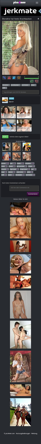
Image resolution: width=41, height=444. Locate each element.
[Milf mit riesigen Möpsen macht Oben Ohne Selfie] (6, 147)
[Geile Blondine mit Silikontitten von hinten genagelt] (26, 157)
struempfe (20, 175)
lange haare (25, 169)
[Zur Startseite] (19, 2)
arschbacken (15, 85)
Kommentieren (33, 194)
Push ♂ (5, 136)
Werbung (34, 433)
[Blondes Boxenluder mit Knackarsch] (26, 147)
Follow (11, 98)
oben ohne (21, 172)
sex (33, 169)
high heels (14, 169)
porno (5, 163)
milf (5, 88)
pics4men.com (10, 433)
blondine (6, 85)
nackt (20, 163)
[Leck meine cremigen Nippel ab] (6, 157)
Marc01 (11, 102)
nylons (12, 172)
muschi (5, 169)
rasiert (12, 166)
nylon (11, 175)
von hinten (26, 85)
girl (13, 163)
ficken (31, 166)
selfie (30, 172)
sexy (4, 172)
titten (33, 85)
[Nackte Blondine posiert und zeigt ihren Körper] (16, 147)
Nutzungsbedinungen (23, 433)
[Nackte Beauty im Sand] (16, 157)
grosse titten (22, 166)
